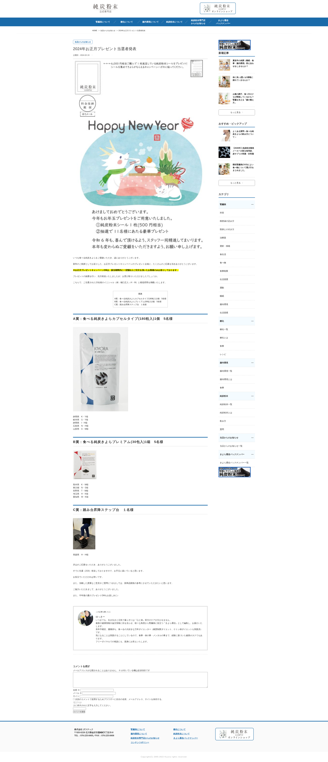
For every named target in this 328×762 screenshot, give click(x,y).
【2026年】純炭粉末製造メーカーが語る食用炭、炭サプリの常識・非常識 (243, 151)
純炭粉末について (181, 734)
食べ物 (223, 263)
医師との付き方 (227, 229)
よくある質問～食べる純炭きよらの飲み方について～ (243, 134)
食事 (222, 346)
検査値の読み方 (227, 221)
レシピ (223, 354)
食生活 (223, 254)
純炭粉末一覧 (226, 404)
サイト (76, 696)
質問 (222, 429)
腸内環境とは (226, 379)
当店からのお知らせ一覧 (231, 446)
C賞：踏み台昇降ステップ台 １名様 (130, 304)
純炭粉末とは (226, 413)
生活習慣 (224, 279)
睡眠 (222, 296)
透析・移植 (225, 246)
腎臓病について (138, 729)
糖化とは (224, 338)
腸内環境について (139, 734)
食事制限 (224, 271)
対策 (222, 213)
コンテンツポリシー (140, 742)
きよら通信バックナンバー (223, 21)
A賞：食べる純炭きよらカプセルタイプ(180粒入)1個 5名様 (140, 298)
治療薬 (223, 238)
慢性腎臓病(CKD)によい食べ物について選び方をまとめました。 (243, 167)
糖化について (179, 729)
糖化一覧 (224, 329)
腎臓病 (223, 204)
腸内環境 (224, 304)
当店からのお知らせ (83, 42)
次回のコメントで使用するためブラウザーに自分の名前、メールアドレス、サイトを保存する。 (119, 699)
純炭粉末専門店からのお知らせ (198, 21)
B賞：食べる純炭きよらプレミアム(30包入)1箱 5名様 (137, 301)
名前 (76, 690)
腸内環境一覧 (226, 371)
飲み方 (223, 421)
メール (77, 693)
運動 (222, 288)
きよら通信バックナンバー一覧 (234, 463)
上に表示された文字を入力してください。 (92, 705)
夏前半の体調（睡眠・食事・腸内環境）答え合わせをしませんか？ (243, 63)
